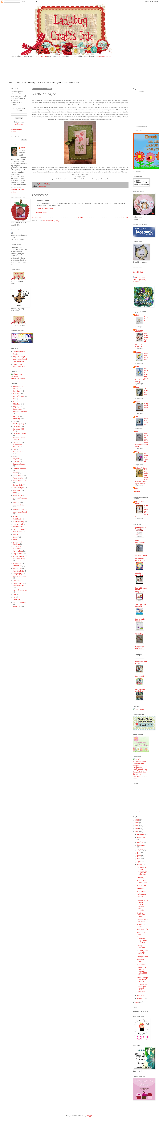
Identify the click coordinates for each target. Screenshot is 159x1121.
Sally (137, 452)
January (140, 998)
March (140, 865)
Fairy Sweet (146, 319)
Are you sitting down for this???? (142, 952)
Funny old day (142, 957)
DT (14, 456)
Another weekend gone (141, 915)
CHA (14, 421)
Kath (137, 367)
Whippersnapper (19, 602)
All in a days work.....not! (142, 881)
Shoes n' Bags (18, 551)
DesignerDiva (140, 676)
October (140, 842)
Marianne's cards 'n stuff (140, 559)
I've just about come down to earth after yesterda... (142, 988)
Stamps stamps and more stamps (142, 979)
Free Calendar (141, 812)
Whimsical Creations (139, 331)
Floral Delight (18, 475)
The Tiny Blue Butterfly (140, 605)
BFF (14, 399)
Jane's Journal (140, 527)
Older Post (124, 217)
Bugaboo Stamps (19, 356)
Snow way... (141, 877)
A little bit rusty (140, 960)
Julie (137, 387)
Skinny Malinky (19, 556)
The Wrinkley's (18, 586)
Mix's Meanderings (140, 541)
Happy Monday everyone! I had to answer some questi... (142, 905)
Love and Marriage (20, 498)
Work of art (141, 888)
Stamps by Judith (19, 576)
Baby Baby (17, 391)
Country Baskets (19, 351)
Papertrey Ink (18, 524)
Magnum (16, 502)
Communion (17, 442)
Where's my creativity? (139, 647)
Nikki (15, 516)
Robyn (15, 537)
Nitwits (15, 354)
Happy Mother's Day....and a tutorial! (142, 939)
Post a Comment (41, 213)
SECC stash (141, 964)
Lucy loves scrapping (139, 574)
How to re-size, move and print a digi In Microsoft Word (59, 82)
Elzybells (16, 459)
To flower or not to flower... (141, 896)
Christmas (16, 426)
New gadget (141, 891)
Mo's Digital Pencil (20, 359)
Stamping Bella (18, 571)
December (141, 834)
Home (11, 82)
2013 (137, 823)
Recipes (15, 534)
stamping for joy (141, 555)
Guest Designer (18, 488)
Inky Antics (17, 490)
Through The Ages (20, 590)
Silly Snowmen (18, 553)
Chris (137, 315)
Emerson (16, 461)
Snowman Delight (19, 559)
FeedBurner (18, 124)
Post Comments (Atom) (50, 221)
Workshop (16, 607)
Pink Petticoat (18, 532)
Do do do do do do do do (142, 920)
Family (15, 473)
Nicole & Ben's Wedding (26, 82)
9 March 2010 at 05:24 (45, 208)
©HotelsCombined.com (142, 126)
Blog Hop (16, 406)
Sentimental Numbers (17, 543)
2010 (137, 832)
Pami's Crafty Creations (140, 620)
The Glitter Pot (18, 362)
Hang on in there (146, 405)
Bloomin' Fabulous (20, 412)
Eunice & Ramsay (19, 468)
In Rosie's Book (140, 468)
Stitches (16, 580)
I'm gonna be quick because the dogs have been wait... (142, 870)
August (140, 850)
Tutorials (16, 600)
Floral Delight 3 (18, 478)
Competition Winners (17, 446)
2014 (137, 820)
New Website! (142, 885)
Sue (136, 431)
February (141, 995)
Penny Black (42, 186)
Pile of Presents (19, 529)
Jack (14, 493)
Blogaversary (18, 409)
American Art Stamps (18, 387)
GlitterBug (139, 634)
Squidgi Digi (17, 563)
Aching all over (141, 925)
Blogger (89, 1115)
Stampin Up (17, 566)
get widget (141, 91)
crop (14, 449)
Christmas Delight (19, 433)
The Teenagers (18, 583)
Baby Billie (17, 393)
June (139, 856)
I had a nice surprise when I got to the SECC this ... (142, 971)
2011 (137, 829)
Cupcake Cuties (18, 452)
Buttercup (16, 419)
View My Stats (138, 272)
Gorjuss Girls (18, 485)
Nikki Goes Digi (18, 521)
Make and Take (18, 509)
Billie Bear (17, 404)
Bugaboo (16, 416)
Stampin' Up (17, 568)
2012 (137, 826)
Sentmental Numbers (17, 547)
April (139, 862)
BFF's (15, 401)
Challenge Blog (18, 424)
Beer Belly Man (18, 396)
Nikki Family (17, 519)
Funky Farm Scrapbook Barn (19, 365)
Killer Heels (17, 495)
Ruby (15, 539)
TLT (14, 597)
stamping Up (17, 573)
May (139, 859)
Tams (137, 417)
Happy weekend (141, 946)
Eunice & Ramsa (19, 464)
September (141, 845)
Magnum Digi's (18, 505)
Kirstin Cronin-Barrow (103, 56)
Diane (137, 491)
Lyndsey (138, 352)
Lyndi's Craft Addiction (140, 690)
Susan (137, 402)
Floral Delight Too (19, 480)
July (139, 853)
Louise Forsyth (41, 56)
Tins (14, 594)
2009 (137, 1002)
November (141, 837)
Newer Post (36, 217)
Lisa (136, 488)
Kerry (23, 148)
